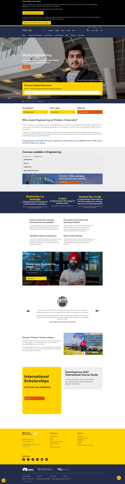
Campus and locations (83, 438)
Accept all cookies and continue (32, 13)
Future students (54, 436)
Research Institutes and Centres (85, 445)
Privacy (65, 476)
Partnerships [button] (82, 35)
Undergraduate (28, 159)
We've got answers (29, 112)
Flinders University (30, 101)
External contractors (55, 447)
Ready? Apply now (83, 112)
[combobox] (62, 93)
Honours (26, 163)
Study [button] (45, 30)
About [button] (73, 30)
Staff (51, 445)
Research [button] (51, 30)
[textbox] (62, 92)
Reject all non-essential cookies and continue (36, 23)
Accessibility (53, 476)
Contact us (80, 436)
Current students (54, 443)
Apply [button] (68, 35)
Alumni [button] (62, 30)
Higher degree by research (31, 170)
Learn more (30, 278)
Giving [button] (68, 30)
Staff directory (81, 440)
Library (79, 443)
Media (51, 440)
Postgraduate (27, 167)
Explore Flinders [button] (49, 35)
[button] (88, 30)
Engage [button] (57, 30)
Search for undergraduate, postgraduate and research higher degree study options (43, 88)
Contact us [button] (74, 35)
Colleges (79, 441)
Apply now (26, 67)
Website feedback (26, 476)
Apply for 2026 (63, 182)
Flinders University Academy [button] (36, 35)
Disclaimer (38, 476)
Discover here (55, 112)
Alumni (52, 438)
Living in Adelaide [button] (59, 35)
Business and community (56, 441)
